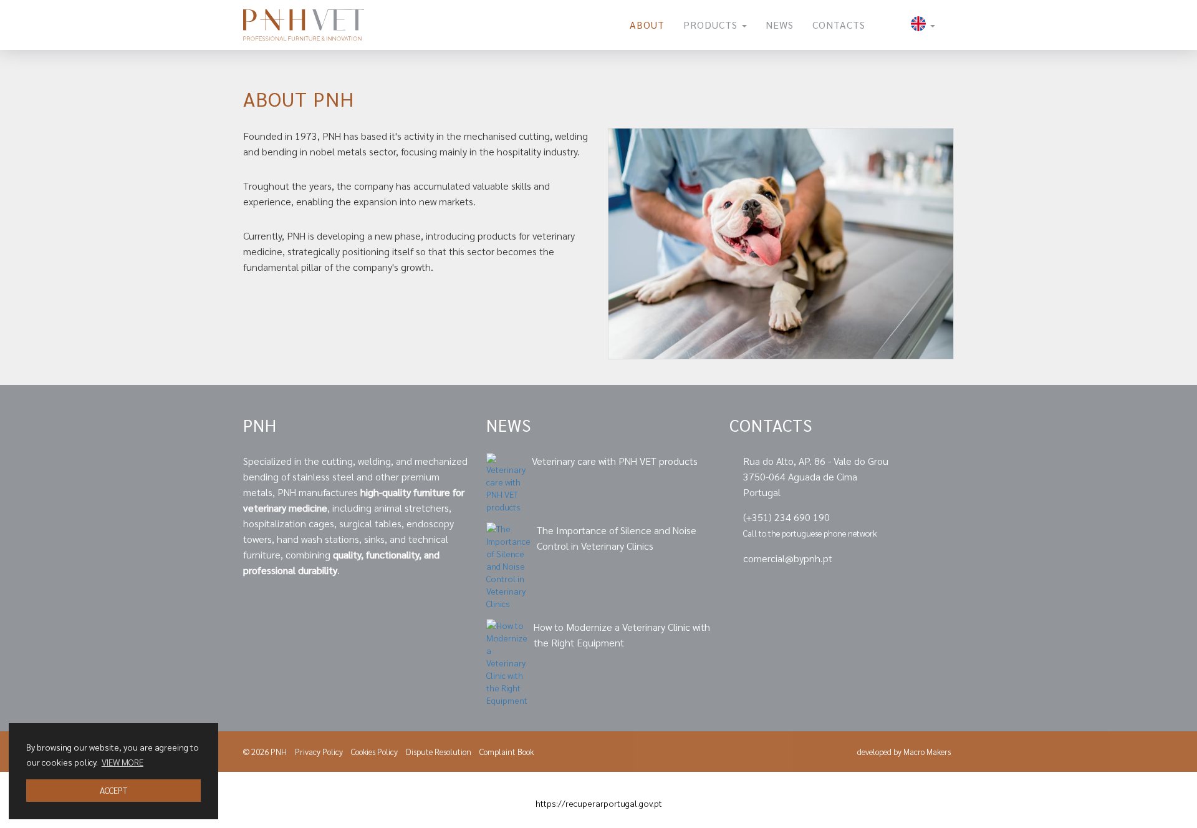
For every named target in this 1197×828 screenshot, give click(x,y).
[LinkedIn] (863, 587)
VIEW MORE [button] (122, 761)
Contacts (838, 24)
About (647, 24)
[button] (923, 25)
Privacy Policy (319, 751)
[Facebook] (906, 587)
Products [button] (712, 24)
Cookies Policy (374, 751)
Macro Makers (927, 751)
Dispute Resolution (438, 751)
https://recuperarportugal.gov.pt (599, 803)
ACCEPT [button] (113, 790)
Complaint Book (506, 751)
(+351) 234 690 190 (786, 517)
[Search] (888, 25)
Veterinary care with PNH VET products (615, 460)
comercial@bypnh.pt (787, 558)
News (780, 24)
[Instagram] (947, 587)
